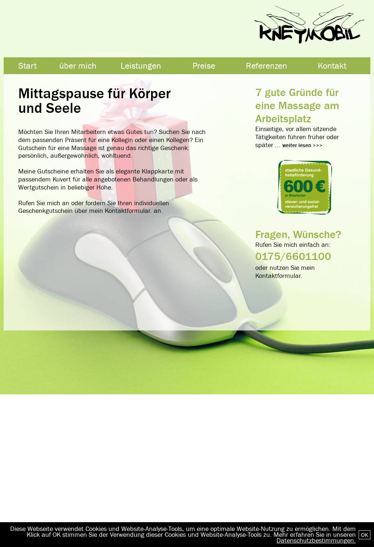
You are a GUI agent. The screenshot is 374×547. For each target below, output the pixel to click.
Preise (203, 65)
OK (364, 535)
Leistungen (141, 65)
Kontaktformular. (128, 210)
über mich (77, 65)
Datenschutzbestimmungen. (316, 540)
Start (27, 65)
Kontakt (332, 65)
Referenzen (266, 65)
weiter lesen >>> (302, 145)
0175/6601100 (293, 256)
